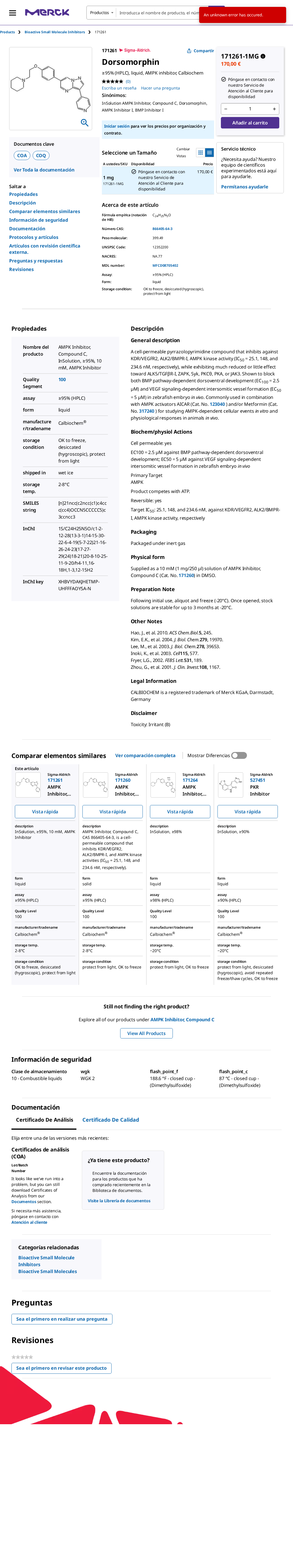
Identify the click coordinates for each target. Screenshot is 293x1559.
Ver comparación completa (145, 755)
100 (62, 379)
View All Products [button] (146, 1033)
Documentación (27, 228)
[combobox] (155, 13)
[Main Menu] (12, 13)
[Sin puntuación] (114, 81)
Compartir (204, 50)
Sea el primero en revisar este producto (64, 1369)
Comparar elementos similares (44, 211)
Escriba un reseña (119, 88)
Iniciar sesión (117, 126)
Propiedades (23, 194)
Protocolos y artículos (33, 237)
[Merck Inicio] (47, 12)
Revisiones (21, 269)
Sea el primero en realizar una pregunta (62, 1319)
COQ (41, 155)
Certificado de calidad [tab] (110, 1119)
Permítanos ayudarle (244, 187)
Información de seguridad (38, 220)
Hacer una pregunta (160, 88)
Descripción (22, 203)
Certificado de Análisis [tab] (44, 1119)
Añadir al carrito (250, 123)
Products (7, 32)
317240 (147, 411)
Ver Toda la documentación (44, 170)
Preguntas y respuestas (36, 261)
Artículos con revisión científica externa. (44, 249)
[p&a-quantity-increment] (274, 109)
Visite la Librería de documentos (119, 1200)
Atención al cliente (29, 1222)
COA (22, 155)
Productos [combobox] (99, 12)
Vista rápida (45, 811)
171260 (186, 575)
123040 (218, 404)
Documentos (23, 1201)
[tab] (12, 32)
